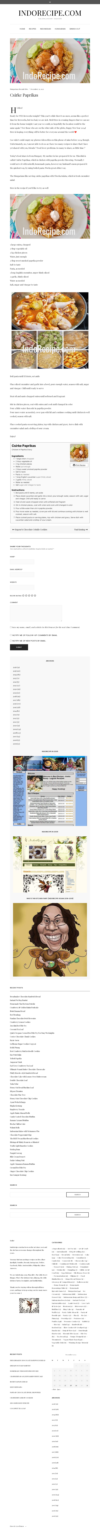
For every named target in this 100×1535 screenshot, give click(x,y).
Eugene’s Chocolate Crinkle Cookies (30, 529)
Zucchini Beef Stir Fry (18, 1026)
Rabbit (84, 1321)
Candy (54, 1261)
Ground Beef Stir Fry (18, 1168)
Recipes (32, 29)
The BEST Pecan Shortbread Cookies (24, 1138)
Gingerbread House (73, 1279)
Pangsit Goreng (16, 1153)
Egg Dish (65, 1273)
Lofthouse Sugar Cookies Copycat (23, 1044)
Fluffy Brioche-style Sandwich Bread (24, 1073)
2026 (15, 667)
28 (71, 1385)
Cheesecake (79, 1261)
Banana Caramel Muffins (19, 1120)
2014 (14, 711)
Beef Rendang (15, 1015)
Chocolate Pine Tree (17, 1095)
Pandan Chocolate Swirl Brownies (23, 1018)
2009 (15, 729)
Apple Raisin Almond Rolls (20, 1113)
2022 (14, 682)
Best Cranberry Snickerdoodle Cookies (25, 1051)
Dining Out (75, 29)
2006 (15, 740)
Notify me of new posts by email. (29, 641)
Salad (64, 1324)
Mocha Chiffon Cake (17, 1124)
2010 (15, 725)
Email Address (16, 569)
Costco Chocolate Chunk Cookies (22, 1037)
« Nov (54, 1389)
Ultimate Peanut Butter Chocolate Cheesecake (27, 1069)
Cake (87, 1255)
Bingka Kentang (16, 1106)
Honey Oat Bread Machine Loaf (22, 1087)
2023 (14, 678)
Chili (53, 1264)
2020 (15, 689)
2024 (14, 674)
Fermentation (59, 1276)
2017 (14, 700)
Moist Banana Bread (17, 1011)
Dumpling (71, 1270)
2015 (14, 707)
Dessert (57, 1267)
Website (13, 582)
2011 (14, 722)
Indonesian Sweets (59, 1300)
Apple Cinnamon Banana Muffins (22, 1164)
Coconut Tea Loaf (16, 1029)
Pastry (65, 1315)
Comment (14, 602)
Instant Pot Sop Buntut (18, 1000)
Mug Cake (67, 1309)
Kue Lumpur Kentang (18, 1175)
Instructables (57, 1303)
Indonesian (45, 29)
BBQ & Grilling (75, 1252)
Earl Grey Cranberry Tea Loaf (21, 1066)
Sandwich (75, 1324)
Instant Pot (77, 1300)
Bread (64, 1255)
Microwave (79, 1306)
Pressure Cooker (71, 1321)
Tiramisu (55, 1340)
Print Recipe (80, 465)
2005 (15, 744)
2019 (15, 693)
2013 (14, 715)
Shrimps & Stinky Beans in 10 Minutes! (24, 1142)
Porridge (65, 1318)
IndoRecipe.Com (49, 12)
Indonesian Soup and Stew (74, 1297)
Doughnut (84, 1267)
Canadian (80, 1258)
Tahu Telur (14, 1084)
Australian (61, 1252)
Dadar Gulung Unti (17, 1160)
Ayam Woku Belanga (17, 1102)
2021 (14, 685)
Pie (82, 1315)
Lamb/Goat (72, 1303)
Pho (75, 1315)
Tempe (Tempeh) (76, 1337)
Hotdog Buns (15, 1149)
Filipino (73, 1276)
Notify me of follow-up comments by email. (35, 635)
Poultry (55, 1321)
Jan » (59, 1389)
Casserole (66, 1261)
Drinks (59, 1270)
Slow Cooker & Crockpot (74, 1327)
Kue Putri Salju (15, 1055)
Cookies (83, 1264)
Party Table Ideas (69, 1312)
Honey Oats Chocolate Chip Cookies (24, 1098)
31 (87, 1385)
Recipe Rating (15, 596)
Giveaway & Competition (62, 1282)
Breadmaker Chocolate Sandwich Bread (25, 996)
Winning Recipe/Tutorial (78, 1343)
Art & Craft (83, 1249)
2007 (15, 736)
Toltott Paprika (16, 1058)
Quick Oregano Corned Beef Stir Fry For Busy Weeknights (32, 1033)
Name (12, 557)
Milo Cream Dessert (17, 1157)
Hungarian (60, 29)
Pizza (54, 1318)
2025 (14, 671)
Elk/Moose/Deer (80, 1273)
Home (22, 29)
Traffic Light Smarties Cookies (21, 1146)
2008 (15, 733)
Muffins (55, 1309)
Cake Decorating (64, 1258)
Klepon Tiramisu (16, 1091)
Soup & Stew (68, 1330)
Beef (54, 1255)
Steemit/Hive (23, 89)
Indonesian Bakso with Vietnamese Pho (24, 1131)
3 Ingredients (57, 1249)
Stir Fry (84, 1334)
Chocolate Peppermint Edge (21, 1135)
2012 (14, 718)
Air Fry (70, 1249)
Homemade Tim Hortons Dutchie (22, 1004)
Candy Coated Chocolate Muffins (22, 1117)
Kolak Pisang (15, 1047)
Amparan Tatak (16, 1062)
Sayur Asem (14, 1040)
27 (65, 1385)
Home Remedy (59, 1285)
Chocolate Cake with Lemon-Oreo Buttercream (28, 1077)
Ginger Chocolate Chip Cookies (22, 1171)
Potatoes (77, 1318)
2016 (15, 704)
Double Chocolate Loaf (18, 1080)
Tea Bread (61, 1337)
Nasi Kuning (80, 529)
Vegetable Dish (58, 1343)
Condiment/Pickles (67, 1264)
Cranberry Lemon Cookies (20, 1022)
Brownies (76, 1255)
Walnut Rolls (15, 1127)
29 (76, 1385)
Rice (55, 1324)
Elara (12, 1526)
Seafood (55, 1327)
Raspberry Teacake (17, 1109)
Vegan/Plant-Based (71, 1340)
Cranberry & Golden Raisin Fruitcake (24, 1007)
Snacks (54, 1330)
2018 (15, 696)
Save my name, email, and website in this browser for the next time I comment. (46, 627)
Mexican (66, 1306)
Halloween (81, 1282)
